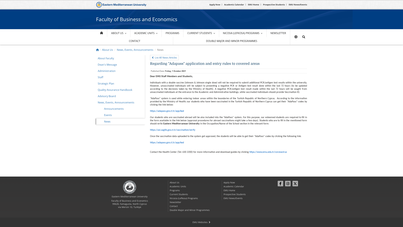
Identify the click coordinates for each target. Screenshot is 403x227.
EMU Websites (200, 222)
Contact (134, 41)
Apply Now (214, 4)
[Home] (97, 50)
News (107, 121)
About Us (117, 33)
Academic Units (144, 33)
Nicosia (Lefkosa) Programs (241, 33)
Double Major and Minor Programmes (231, 41)
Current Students (199, 33)
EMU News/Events (298, 4)
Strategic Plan (106, 83)
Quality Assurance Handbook (115, 90)
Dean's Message (107, 64)
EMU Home (253, 4)
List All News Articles (165, 57)
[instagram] (288, 183)
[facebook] (280, 183)
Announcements (114, 109)
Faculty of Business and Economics (136, 19)
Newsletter (278, 33)
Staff (100, 77)
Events (108, 115)
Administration (107, 71)
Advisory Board (107, 96)
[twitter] (295, 183)
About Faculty (106, 58)
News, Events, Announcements (135, 50)
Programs (172, 33)
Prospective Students (274, 4)
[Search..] (303, 37)
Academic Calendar (234, 4)
